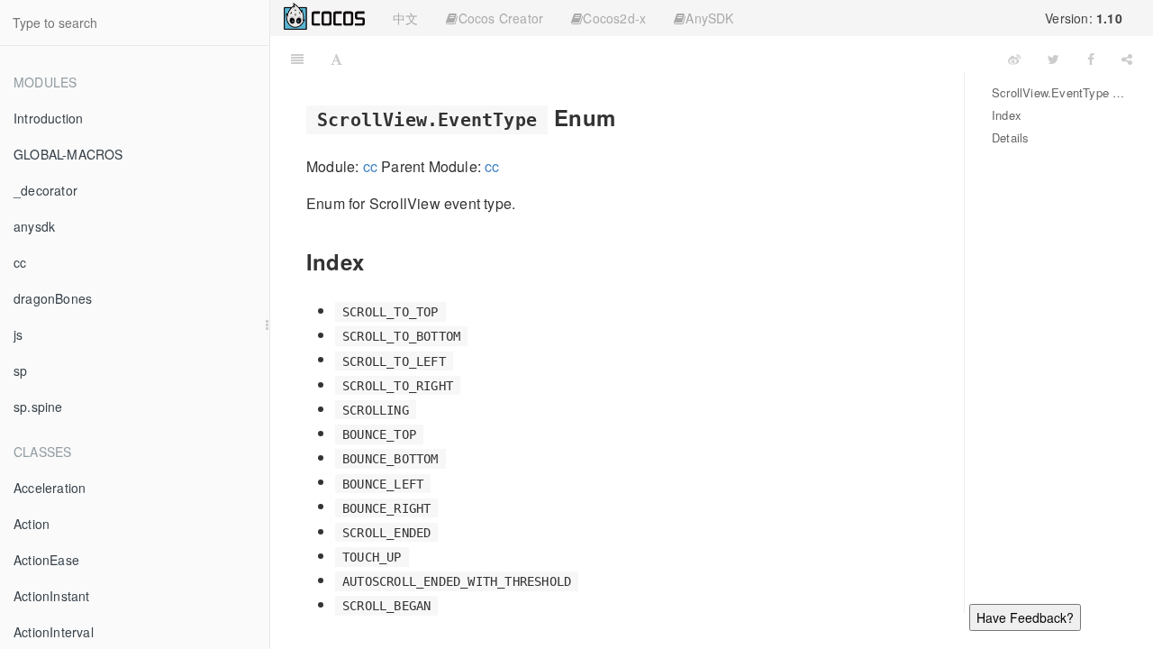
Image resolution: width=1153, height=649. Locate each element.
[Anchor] (626, 116)
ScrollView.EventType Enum (1059, 92)
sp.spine (38, 407)
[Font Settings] (336, 58)
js (18, 334)
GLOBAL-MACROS (68, 154)
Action (32, 524)
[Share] (1127, 58)
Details (1010, 137)
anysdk (34, 226)
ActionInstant (52, 596)
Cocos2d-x (614, 18)
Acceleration (50, 488)
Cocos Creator (501, 18)
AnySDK (709, 18)
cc (20, 262)
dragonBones (53, 298)
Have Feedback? (1025, 617)
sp (20, 370)
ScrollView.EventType (675, 58)
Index (1006, 114)
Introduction (48, 118)
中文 (405, 18)
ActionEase (46, 560)
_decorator (45, 190)
